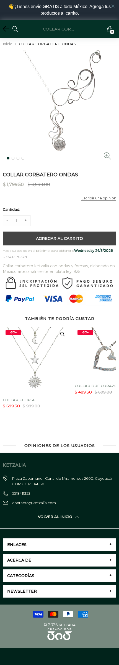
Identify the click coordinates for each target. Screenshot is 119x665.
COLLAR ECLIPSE (19, 400)
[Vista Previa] (62, 334)
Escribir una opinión (98, 198)
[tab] (59, 545)
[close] (113, 6)
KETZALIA (67, 625)
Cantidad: (11, 209)
